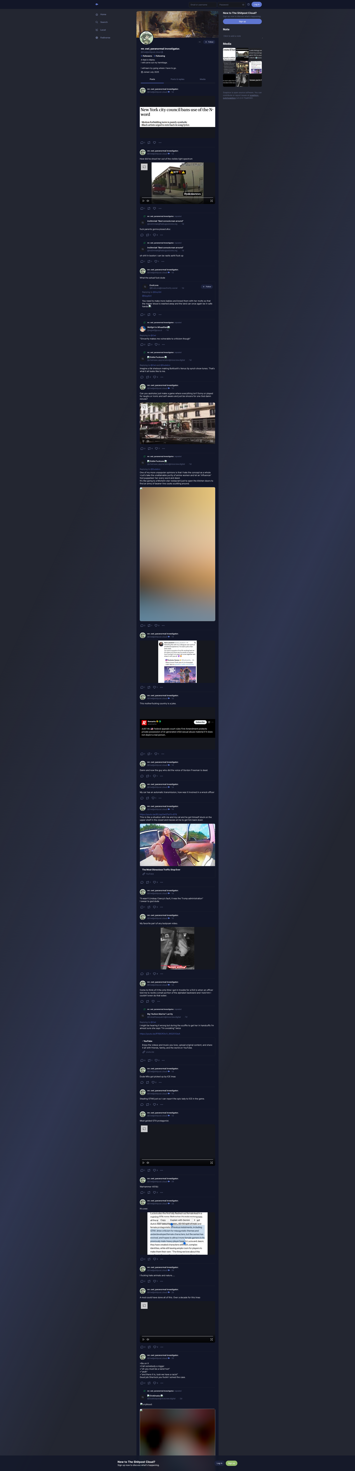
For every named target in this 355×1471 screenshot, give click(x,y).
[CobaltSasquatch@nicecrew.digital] (143, 1016)
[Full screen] (211, 201)
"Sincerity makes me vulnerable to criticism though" (165, 338)
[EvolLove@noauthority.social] (145, 287)
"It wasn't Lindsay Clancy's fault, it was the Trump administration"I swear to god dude (171, 900)
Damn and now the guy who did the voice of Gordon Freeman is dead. (174, 770)
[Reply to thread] (142, 377)
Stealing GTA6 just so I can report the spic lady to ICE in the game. (172, 1098)
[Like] (154, 142)
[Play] (143, 201)
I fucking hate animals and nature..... (157, 1275)
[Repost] (149, 142)
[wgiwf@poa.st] (143, 329)
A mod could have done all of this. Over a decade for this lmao (170, 1297)
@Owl (153, 335)
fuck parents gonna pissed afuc (155, 229)
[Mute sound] (148, 201)
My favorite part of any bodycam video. (159, 923)
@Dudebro (165, 365)
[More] (160, 142)
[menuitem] (177, 183)
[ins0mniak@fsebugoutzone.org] (143, 222)
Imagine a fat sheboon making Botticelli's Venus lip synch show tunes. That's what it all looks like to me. (177, 370)
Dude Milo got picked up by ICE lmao (158, 1076)
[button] (152, 79)
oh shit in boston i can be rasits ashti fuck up (161, 255)
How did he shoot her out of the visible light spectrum (166, 158)
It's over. (144, 1208)
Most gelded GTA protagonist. (154, 1120)
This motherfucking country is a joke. (158, 703)
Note (226, 29)
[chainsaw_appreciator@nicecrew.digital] (143, 359)
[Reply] (142, 235)
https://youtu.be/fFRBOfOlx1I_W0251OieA (160, 1033)
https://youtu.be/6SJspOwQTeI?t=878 (158, 814)
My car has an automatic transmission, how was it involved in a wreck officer (177, 792)
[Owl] (143, 90)
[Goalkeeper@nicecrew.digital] (143, 1397)
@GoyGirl (157, 292)
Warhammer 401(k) (149, 1186)
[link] (177, 116)
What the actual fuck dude (152, 277)
